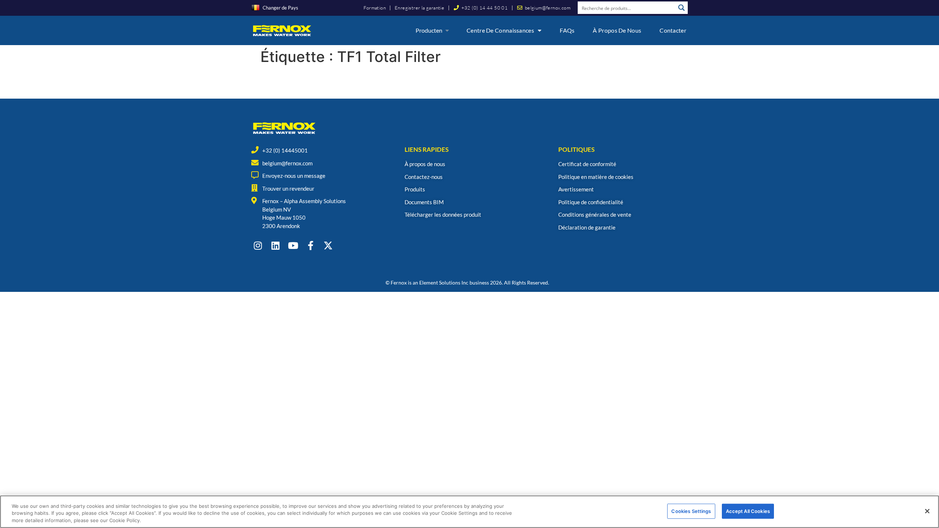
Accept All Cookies (748, 511)
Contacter (673, 30)
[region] (469, 511)
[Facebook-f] (310, 245)
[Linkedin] (275, 245)
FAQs (567, 30)
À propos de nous (617, 30)
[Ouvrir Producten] (447, 30)
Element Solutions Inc (443, 282)
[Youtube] (292, 245)
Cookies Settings (691, 511)
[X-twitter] (328, 245)
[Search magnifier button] (681, 7)
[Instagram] (257, 245)
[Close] (927, 511)
